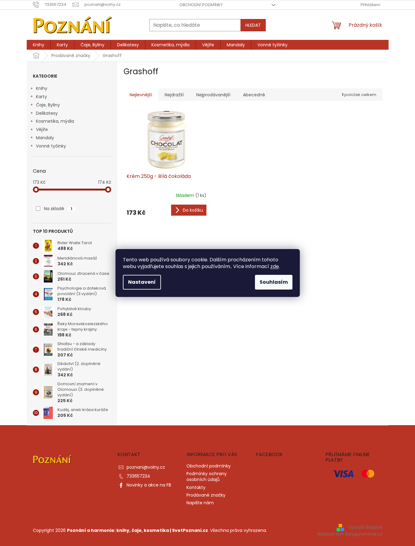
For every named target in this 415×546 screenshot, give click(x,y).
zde (274, 266)
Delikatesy (47, 113)
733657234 (138, 476)
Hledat (253, 25)
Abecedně (254, 95)
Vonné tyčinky (51, 146)
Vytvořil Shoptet (365, 527)
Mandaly (45, 138)
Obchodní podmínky (201, 5)
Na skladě (58, 209)
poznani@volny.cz (146, 467)
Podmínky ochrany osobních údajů (206, 477)
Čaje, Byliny (48, 105)
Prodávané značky (205, 495)
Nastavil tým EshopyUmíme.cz (350, 534)
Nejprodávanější (213, 95)
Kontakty (196, 487)
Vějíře (42, 129)
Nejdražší (174, 95)
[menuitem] (38, 45)
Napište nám (200, 503)
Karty (41, 97)
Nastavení (142, 282)
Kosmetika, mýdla (55, 121)
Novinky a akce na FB (149, 485)
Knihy (41, 88)
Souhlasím (274, 282)
